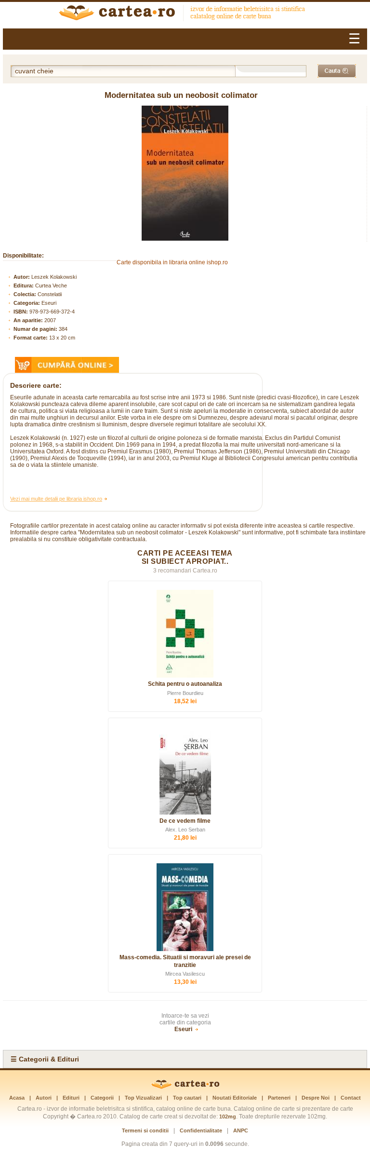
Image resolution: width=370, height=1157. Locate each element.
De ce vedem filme (185, 820)
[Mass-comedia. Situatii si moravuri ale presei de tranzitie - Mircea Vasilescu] (185, 907)
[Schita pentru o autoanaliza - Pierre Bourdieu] (185, 634)
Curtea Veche (51, 285)
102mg (227, 1116)
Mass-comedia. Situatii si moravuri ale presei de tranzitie (185, 961)
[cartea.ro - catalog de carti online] (185, 1087)
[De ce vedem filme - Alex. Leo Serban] (185, 771)
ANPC (240, 1130)
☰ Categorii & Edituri (45, 1059)
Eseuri (48, 303)
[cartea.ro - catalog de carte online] (185, 14)
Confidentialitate (201, 1130)
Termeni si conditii (145, 1130)
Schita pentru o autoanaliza (185, 684)
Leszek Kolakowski (54, 277)
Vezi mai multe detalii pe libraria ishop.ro (56, 499)
